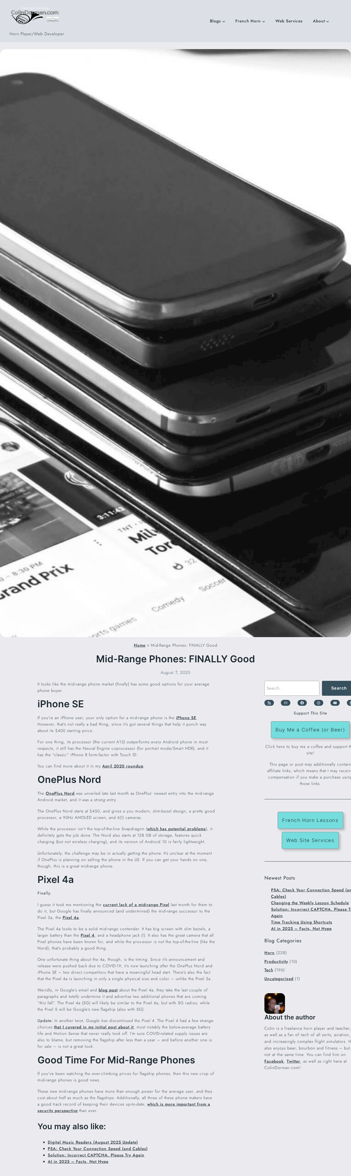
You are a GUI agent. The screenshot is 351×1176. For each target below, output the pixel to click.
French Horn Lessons (310, 820)
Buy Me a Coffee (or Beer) (310, 730)
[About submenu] (327, 21)
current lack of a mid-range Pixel (136, 905)
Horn (269, 953)
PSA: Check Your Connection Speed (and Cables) (98, 1149)
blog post (108, 990)
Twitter (293, 1061)
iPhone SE (186, 718)
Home (139, 645)
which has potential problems (176, 829)
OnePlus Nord (60, 793)
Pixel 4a (71, 917)
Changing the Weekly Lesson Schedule (310, 903)
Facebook (274, 1061)
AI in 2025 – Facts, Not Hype (78, 1161)
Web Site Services (310, 840)
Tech (268, 970)
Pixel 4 (88, 935)
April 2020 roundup (122, 766)
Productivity (276, 961)
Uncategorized (278, 979)
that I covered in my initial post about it (94, 1027)
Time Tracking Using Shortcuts (301, 922)
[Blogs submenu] (223, 21)
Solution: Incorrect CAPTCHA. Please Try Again (96, 1155)
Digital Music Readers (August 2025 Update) (93, 1142)
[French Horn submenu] (263, 21)
